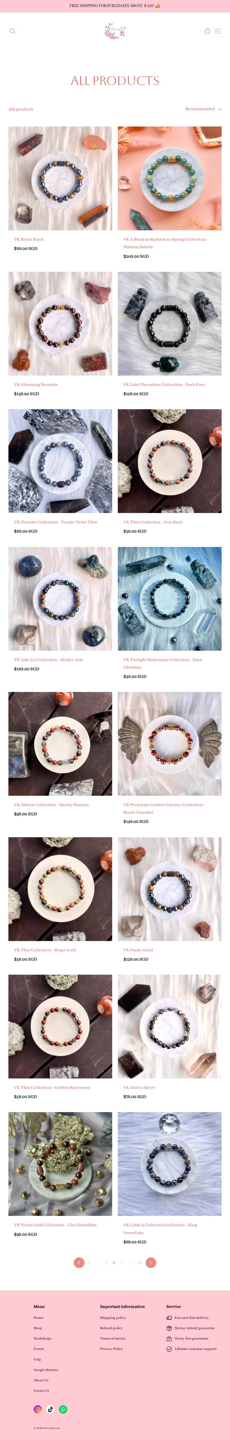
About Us (41, 1380)
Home (38, 1317)
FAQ (37, 1359)
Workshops (42, 1338)
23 (140, 1262)
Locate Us (41, 1390)
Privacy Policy (111, 1349)
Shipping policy (113, 1317)
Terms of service (112, 1338)
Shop (38, 1328)
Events (39, 1349)
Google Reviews (46, 1370)
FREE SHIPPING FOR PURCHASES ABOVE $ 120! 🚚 (115, 6)
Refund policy (111, 1328)
